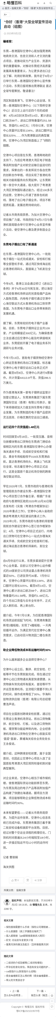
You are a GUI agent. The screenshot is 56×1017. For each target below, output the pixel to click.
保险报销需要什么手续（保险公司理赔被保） (29, 927)
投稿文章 (16, 8)
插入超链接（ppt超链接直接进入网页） (26, 935)
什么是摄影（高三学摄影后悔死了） (24, 931)
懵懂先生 (37, 904)
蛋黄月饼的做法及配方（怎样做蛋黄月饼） (28, 944)
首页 (7, 8)
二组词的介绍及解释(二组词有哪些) (24, 962)
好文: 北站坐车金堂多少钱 (19, 940)
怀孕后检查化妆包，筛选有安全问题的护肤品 (29, 967)
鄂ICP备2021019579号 (28, 1011)
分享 (39, 880)
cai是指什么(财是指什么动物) (21, 971)
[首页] (51, 995)
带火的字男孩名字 (15, 980)
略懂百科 (14, 3)
